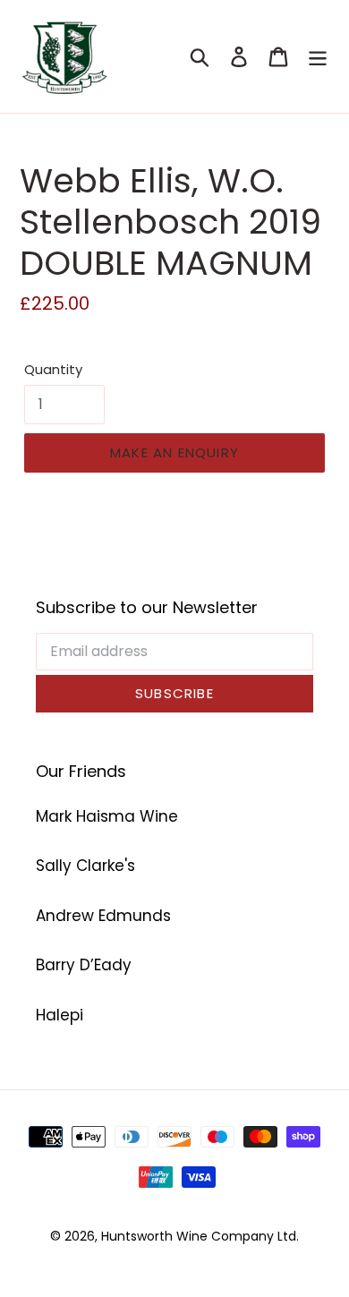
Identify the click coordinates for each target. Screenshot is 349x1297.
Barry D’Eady (84, 965)
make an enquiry (174, 452)
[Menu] (317, 56)
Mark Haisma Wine (107, 816)
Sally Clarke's (85, 865)
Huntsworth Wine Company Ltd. (200, 1236)
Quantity (53, 369)
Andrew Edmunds (103, 915)
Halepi (59, 1015)
